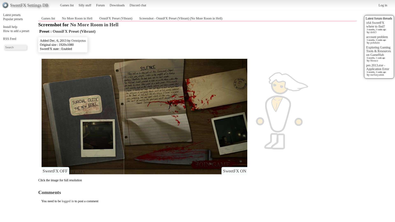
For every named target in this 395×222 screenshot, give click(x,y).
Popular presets (13, 19)
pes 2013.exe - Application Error (377, 67)
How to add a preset (16, 31)
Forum (100, 5)
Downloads (117, 5)
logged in (68, 201)
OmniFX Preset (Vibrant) (115, 18)
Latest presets (12, 15)
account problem (377, 37)
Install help (10, 27)
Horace (374, 60)
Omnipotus (78, 40)
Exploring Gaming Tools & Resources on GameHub (378, 51)
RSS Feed (9, 38)
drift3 (373, 32)
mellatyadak (377, 74)
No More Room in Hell (77, 18)
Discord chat (138, 5)
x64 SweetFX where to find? (375, 24)
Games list (67, 5)
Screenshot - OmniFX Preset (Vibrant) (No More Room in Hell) (180, 18)
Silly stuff (85, 5)
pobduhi (375, 42)
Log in (383, 5)
